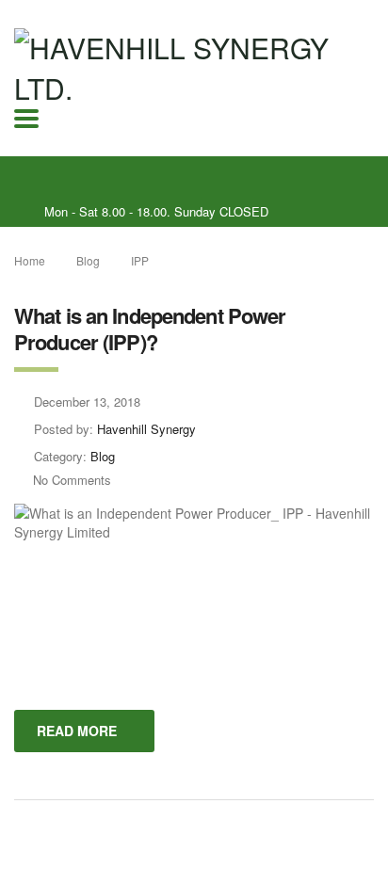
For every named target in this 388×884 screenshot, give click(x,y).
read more (77, 730)
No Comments (72, 480)
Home (29, 260)
